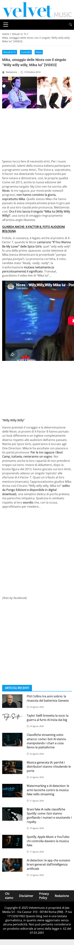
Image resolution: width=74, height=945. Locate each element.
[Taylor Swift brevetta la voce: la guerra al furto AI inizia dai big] (12, 717)
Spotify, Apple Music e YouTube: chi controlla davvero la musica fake (48, 841)
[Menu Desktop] (5, 24)
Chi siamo (9, 896)
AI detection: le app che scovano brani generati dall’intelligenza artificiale (48, 864)
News (39, 52)
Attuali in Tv (9, 52)
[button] (70, 24)
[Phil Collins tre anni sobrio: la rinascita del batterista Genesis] (12, 701)
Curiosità (26, 52)
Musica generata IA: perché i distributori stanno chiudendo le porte (49, 766)
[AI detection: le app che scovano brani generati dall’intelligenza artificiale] (12, 865)
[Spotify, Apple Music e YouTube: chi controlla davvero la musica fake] (12, 841)
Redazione (62, 896)
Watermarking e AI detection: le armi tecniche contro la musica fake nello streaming (48, 790)
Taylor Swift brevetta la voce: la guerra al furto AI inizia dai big (47, 718)
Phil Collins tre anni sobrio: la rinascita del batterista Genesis (48, 698)
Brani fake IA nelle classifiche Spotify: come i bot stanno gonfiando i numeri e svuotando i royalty (49, 815)
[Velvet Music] (37, 9)
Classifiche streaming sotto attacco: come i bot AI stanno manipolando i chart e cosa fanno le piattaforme (46, 741)
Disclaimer (26, 896)
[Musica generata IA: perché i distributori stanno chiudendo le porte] (12, 767)
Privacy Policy (44, 896)
